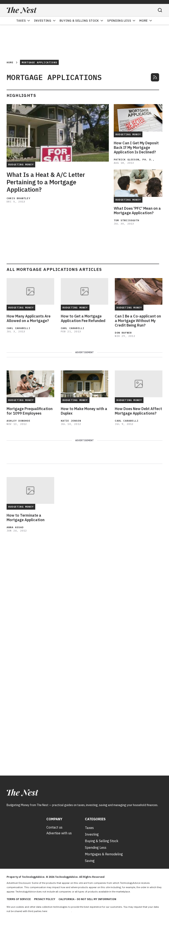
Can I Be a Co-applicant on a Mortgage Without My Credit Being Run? (138, 321)
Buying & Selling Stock (79, 20)
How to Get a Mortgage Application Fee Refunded (83, 318)
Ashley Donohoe (18, 420)
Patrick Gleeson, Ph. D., (134, 159)
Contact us (54, 827)
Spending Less (119, 20)
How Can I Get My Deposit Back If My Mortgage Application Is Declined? (136, 147)
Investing (42, 20)
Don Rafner (123, 332)
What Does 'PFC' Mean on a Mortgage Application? (137, 210)
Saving (90, 861)
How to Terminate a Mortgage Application (26, 517)
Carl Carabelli (18, 328)
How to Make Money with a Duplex (84, 411)
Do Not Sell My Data (59, 911)
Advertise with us (59, 833)
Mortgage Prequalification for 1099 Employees (30, 411)
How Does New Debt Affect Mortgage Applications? (138, 411)
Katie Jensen (71, 420)
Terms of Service (19, 899)
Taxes (21, 20)
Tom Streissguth (126, 220)
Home (10, 62)
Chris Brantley (18, 198)
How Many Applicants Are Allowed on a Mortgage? (28, 318)
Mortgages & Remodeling (104, 854)
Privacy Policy (44, 899)
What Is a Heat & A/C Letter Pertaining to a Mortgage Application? (46, 182)
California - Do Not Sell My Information (87, 899)
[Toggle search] (159, 10)
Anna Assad (15, 527)
